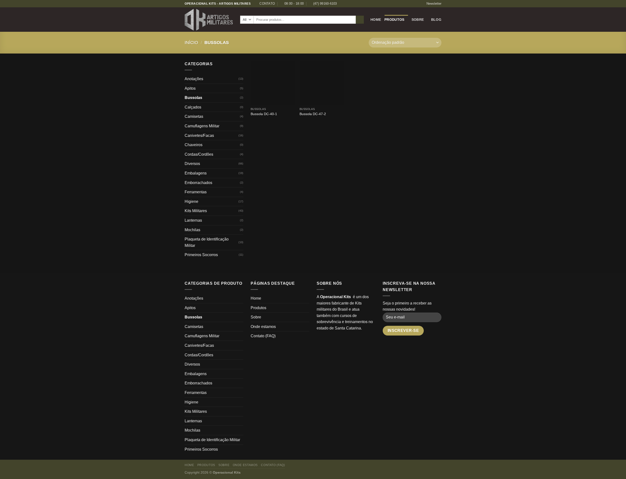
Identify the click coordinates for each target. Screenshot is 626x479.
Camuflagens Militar (202, 126)
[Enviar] (360, 20)
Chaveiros (193, 145)
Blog (436, 20)
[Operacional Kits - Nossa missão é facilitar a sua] (209, 20)
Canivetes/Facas (199, 135)
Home (375, 20)
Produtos (394, 20)
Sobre (418, 20)
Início (191, 42)
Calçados (193, 107)
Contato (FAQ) (263, 336)
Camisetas (194, 116)
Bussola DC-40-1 (264, 114)
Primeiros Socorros (201, 255)
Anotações (194, 79)
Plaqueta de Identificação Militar (207, 242)
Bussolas (193, 98)
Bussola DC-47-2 (313, 114)
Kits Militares (196, 211)
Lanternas (193, 220)
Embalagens (196, 173)
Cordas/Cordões (199, 154)
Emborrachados (198, 183)
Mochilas (192, 230)
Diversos (192, 164)
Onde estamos (263, 327)
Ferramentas (196, 192)
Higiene (191, 201)
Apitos (190, 88)
